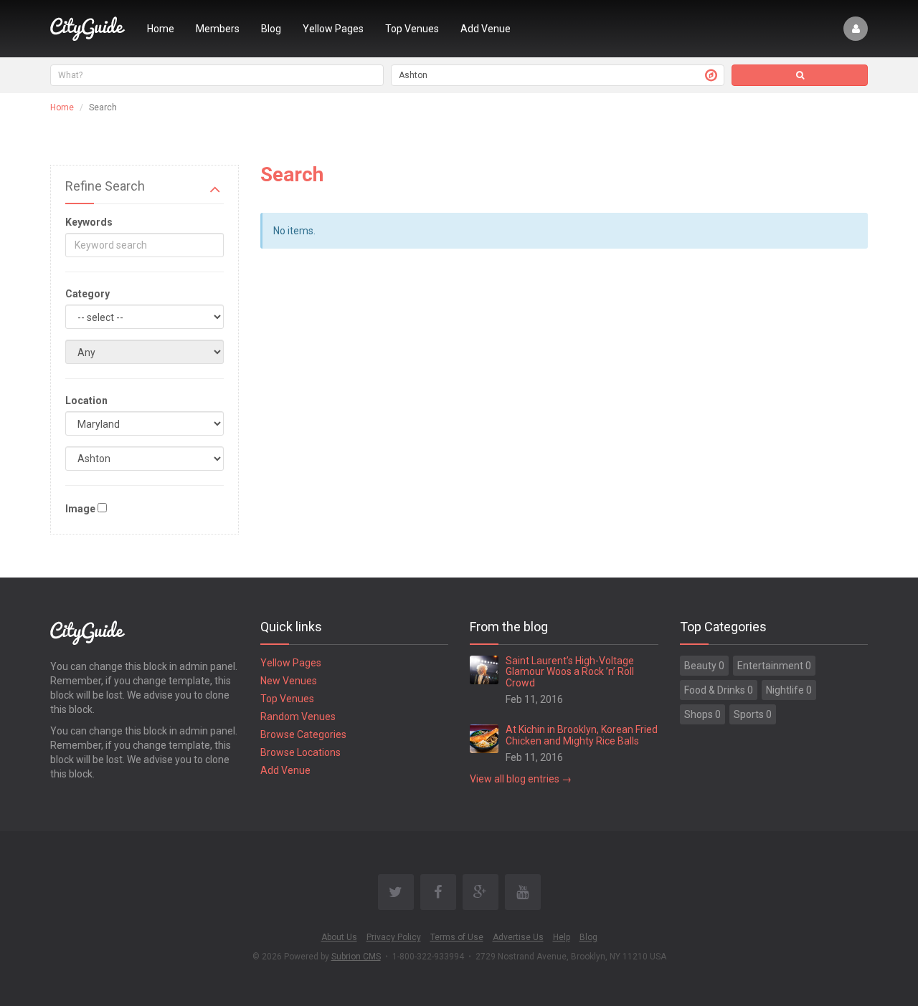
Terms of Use (456, 937)
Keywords (89, 222)
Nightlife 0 (789, 690)
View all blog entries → (521, 779)
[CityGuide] (87, 28)
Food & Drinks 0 (718, 690)
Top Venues (412, 28)
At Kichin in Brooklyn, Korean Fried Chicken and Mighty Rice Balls (582, 735)
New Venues (288, 680)
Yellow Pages (333, 28)
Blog (271, 28)
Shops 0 (702, 714)
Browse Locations (300, 752)
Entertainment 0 (774, 665)
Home (160, 28)
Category (87, 294)
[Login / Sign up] (856, 28)
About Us (339, 937)
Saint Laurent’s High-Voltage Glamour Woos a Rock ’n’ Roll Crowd (570, 672)
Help (561, 937)
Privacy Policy (393, 937)
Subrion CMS (356, 957)
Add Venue (485, 28)
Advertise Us (518, 937)
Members (218, 28)
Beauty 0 (704, 665)
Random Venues (298, 716)
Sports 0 (753, 714)
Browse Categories (303, 734)
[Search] (800, 75)
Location (86, 400)
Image (80, 508)
